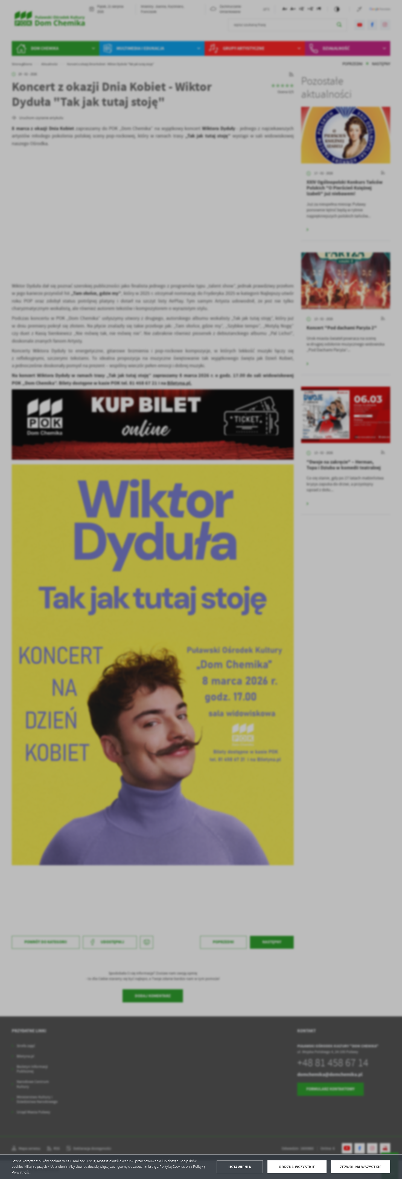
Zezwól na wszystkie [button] (360, 1167)
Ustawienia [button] (239, 1167)
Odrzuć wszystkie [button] (297, 1167)
